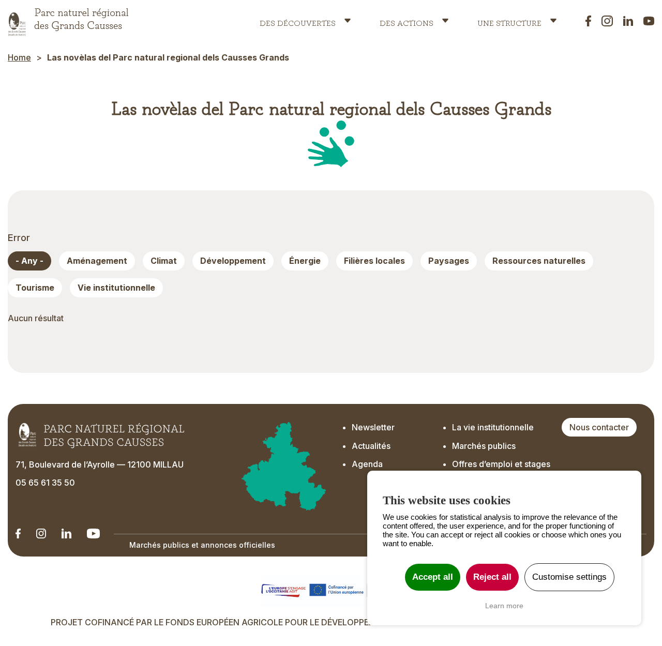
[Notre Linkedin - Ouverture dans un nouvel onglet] (18, 533)
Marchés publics (484, 446)
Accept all (432, 577)
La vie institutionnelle (493, 427)
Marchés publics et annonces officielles (202, 544)
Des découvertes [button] (298, 20)
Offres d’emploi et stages (501, 464)
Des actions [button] (406, 20)
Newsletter (373, 427)
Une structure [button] (509, 20)
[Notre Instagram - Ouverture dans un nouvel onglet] (41, 533)
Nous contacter (599, 427)
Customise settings (569, 577)
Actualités (371, 446)
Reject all (492, 577)
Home (19, 57)
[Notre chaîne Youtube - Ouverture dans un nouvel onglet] (93, 533)
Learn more (504, 606)
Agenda (367, 464)
